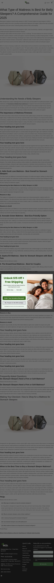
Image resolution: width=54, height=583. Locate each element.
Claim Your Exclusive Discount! (14, 298)
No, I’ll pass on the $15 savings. (14, 302)
